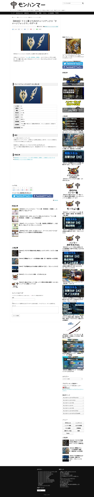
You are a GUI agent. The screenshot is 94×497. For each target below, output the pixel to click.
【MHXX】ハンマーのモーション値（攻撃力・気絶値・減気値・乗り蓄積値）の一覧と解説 (72, 214)
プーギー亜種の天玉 (64, 483)
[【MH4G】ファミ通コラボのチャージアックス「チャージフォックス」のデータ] (25, 29)
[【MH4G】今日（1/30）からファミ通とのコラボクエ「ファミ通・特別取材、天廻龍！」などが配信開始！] (15, 219)
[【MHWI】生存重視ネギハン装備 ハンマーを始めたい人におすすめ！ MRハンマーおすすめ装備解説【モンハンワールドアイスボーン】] (73, 93)
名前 (13, 297)
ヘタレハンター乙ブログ (65, 479)
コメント (14, 305)
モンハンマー (47, 494)
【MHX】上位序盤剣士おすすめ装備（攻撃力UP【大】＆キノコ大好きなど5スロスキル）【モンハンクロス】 (72, 299)
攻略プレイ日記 (67, 430)
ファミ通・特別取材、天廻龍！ (33, 57)
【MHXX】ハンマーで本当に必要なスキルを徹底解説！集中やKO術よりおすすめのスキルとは (73, 248)
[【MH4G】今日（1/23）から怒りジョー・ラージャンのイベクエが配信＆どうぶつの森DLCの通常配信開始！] (15, 233)
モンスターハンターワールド (44, 472)
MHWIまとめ (19, 13)
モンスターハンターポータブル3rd (46, 479)
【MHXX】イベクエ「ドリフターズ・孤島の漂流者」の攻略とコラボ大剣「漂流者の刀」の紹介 (72, 336)
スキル (44, 13)
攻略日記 (26, 13)
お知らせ (40, 483)
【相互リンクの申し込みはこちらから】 (68, 471)
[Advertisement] (35, 73)
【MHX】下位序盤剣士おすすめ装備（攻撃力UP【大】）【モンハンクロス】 (39, 266)
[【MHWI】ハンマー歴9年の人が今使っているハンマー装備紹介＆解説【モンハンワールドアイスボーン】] (73, 106)
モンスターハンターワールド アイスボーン (47, 471)
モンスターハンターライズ (44, 485)
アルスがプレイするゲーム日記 (66, 475)
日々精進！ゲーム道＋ (64, 482)
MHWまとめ (68, 422)
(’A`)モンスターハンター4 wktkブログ (67, 478)
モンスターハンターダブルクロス (71, 397)
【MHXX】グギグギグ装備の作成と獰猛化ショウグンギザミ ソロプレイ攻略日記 (76, 442)
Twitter (57, 13)
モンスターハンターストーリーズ (45, 482)
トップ (12, 13)
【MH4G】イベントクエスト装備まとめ (23, 159)
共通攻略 (79, 428)
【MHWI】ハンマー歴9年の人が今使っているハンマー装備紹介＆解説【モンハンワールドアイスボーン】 (73, 110)
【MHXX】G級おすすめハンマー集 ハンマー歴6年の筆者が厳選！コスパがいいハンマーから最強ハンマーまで (73, 196)
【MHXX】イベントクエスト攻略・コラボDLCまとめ (32, 274)
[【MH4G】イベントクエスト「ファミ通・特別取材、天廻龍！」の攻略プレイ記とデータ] (15, 211)
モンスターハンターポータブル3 (70, 410)
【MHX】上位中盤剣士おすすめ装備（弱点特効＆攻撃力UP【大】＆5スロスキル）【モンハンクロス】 (72, 266)
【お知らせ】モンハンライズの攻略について (73, 84)
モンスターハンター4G (68, 402)
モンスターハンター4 (68, 405)
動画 (79, 430)
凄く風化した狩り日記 (64, 472)
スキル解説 (67, 428)
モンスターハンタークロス (69, 400)
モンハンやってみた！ (64, 486)
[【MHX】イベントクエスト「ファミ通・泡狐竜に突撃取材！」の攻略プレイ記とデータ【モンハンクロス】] (15, 226)
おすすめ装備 (79, 425)
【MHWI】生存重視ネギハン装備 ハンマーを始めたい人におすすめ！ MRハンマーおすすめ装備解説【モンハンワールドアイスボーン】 (73, 97)
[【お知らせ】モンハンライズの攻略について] (73, 80)
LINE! (40, 29)
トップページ (79, 422)
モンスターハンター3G (68, 408)
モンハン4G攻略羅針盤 (64, 473)
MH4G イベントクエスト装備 (51, 26)
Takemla (56, 200)
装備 (40, 13)
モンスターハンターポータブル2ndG (71, 413)
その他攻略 (51, 13)
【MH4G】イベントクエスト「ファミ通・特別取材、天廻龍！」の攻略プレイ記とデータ (34, 157)
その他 (40, 484)
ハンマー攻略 (33, 13)
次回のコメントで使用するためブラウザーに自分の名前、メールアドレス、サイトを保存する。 (34, 303)
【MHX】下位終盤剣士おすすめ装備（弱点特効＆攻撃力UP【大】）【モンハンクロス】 (73, 231)
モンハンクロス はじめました (66, 480)
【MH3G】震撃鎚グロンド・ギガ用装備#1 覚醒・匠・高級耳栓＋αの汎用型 (38, 258)
